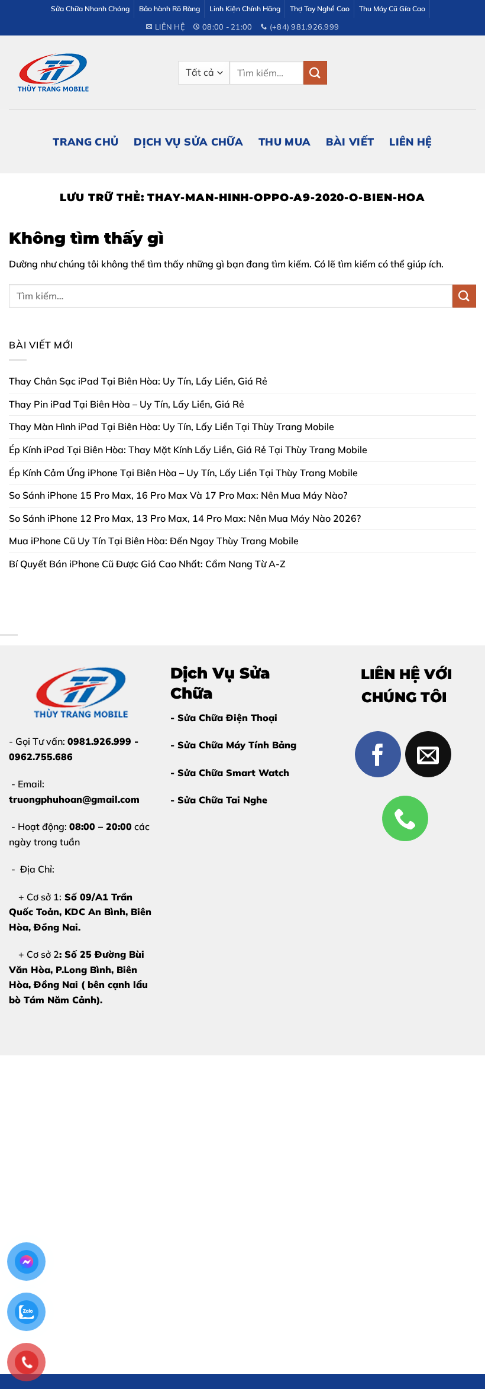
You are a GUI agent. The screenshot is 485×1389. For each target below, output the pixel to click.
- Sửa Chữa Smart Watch (229, 773)
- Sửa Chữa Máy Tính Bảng (233, 745)
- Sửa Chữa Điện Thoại (223, 717)
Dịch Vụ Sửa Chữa (188, 141)
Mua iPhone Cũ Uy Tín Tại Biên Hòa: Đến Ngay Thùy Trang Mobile (154, 541)
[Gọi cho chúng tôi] (405, 819)
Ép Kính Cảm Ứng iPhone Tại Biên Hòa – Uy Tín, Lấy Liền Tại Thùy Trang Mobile (183, 473)
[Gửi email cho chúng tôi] (428, 754)
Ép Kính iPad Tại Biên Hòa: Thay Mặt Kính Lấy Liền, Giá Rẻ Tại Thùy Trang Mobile (188, 450)
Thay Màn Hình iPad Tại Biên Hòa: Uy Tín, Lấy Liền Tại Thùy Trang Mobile (171, 426)
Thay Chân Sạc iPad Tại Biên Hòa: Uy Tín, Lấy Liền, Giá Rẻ (138, 381)
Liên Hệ (410, 141)
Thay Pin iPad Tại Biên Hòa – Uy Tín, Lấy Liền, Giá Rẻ (126, 404)
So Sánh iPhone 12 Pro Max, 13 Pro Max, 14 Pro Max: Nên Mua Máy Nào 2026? (185, 518)
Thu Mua (284, 141)
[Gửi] (315, 72)
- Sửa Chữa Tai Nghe (218, 800)
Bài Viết (350, 141)
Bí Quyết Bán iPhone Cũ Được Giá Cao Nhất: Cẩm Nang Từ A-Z (147, 564)
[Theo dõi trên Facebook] (378, 754)
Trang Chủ (85, 141)
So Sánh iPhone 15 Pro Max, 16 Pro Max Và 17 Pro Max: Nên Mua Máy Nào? (178, 495)
